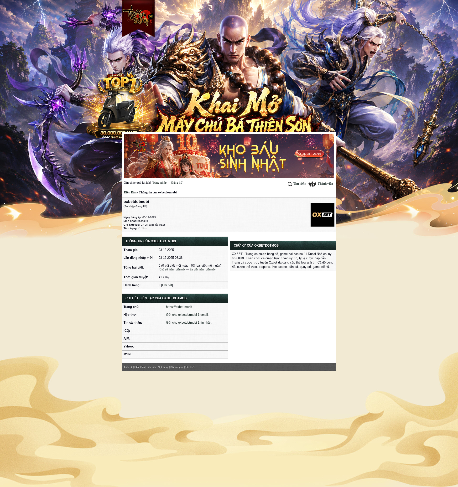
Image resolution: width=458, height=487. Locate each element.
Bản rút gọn (176, 367)
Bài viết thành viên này (203, 269)
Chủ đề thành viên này (173, 269)
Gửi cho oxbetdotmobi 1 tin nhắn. (189, 322)
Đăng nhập (160, 182)
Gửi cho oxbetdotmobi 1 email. (187, 314)
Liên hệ (128, 367)
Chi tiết (167, 285)
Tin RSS (189, 367)
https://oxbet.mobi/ (179, 307)
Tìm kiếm (299, 183)
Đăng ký (176, 182)
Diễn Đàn (130, 192)
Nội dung (163, 367)
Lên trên (151, 367)
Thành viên (325, 183)
